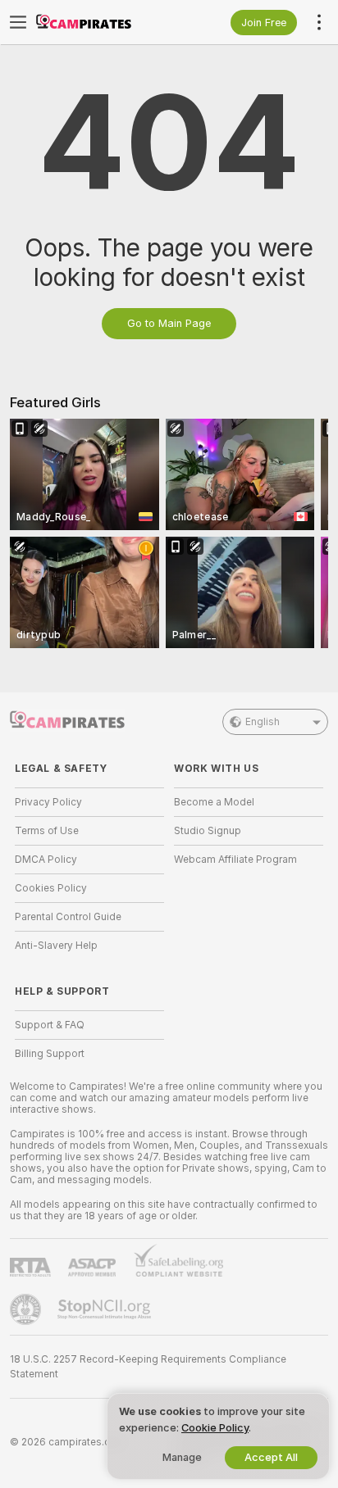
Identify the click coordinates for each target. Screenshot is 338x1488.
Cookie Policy (215, 1428)
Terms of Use (47, 831)
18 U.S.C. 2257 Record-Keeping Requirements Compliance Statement (148, 1367)
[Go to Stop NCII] (105, 1309)
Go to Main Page (169, 323)
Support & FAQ (49, 1025)
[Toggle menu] (18, 22)
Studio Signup (207, 831)
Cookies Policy (51, 888)
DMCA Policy (46, 859)
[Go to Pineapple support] (27, 1309)
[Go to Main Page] (102, 22)
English (262, 722)
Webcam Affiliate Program (235, 859)
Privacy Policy (48, 802)
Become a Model (214, 802)
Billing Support (49, 1053)
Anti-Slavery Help (56, 945)
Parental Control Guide (68, 917)
